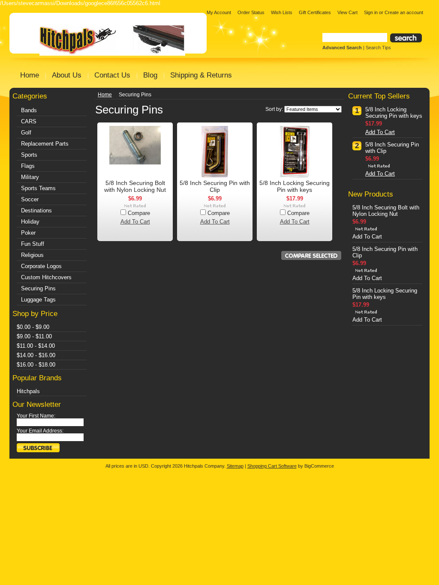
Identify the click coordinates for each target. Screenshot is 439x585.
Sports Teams (38, 188)
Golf (26, 132)
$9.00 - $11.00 (34, 336)
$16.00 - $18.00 (36, 364)
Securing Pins (38, 288)
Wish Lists (281, 12)
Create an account (404, 12)
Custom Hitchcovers (46, 277)
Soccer (30, 199)
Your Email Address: (40, 430)
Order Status (251, 12)
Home (105, 94)
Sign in (371, 12)
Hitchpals (28, 391)
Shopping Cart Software (272, 466)
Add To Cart (135, 221)
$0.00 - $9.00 (33, 327)
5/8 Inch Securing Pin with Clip (215, 186)
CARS (28, 121)
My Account (219, 12)
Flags (28, 166)
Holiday (30, 221)
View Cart (347, 12)
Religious (32, 255)
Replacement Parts (45, 143)
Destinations (36, 210)
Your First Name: (36, 415)
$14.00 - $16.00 (36, 355)
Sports (29, 155)
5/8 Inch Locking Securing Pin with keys (294, 186)
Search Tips (378, 47)
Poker (28, 233)
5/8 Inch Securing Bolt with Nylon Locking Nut (135, 186)
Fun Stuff (32, 244)
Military (30, 177)
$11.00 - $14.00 (36, 346)
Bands (29, 110)
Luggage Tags (38, 299)
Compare (139, 213)
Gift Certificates (315, 12)
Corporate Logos (41, 266)
